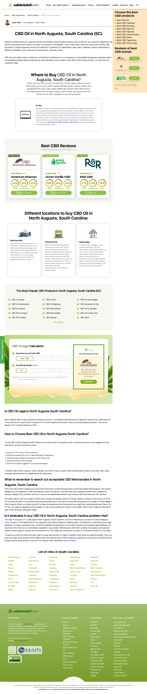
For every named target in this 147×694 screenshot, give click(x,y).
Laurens (32, 557)
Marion (11, 572)
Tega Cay (94, 561)
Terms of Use (68, 665)
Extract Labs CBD (96, 667)
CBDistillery (94, 673)
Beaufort (32, 586)
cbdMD (93, 676)
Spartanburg (75, 557)
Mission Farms (95, 649)
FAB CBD (93, 625)
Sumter (11, 568)
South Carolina (33, 15)
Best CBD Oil (123, 20)
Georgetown (95, 572)
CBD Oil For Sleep (19, 317)
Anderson (53, 582)
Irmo (30, 564)
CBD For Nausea (18, 309)
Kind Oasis (118, 670)
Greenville (74, 561)
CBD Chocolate (18, 300)
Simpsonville (54, 572)
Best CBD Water (124, 37)
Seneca (93, 579)
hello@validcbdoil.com (21, 640)
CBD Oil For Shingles (88, 309)
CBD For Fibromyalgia (89, 300)
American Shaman (24, 193)
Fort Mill (11, 586)
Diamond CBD (95, 670)
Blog (131, 5)
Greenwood (33, 582)
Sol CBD (117, 646)
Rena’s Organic (96, 643)
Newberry (53, 575)
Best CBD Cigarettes (126, 40)
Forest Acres (75, 572)
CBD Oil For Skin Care (89, 313)
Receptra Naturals (120, 634)
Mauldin (11, 561)
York (92, 582)
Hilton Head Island (97, 575)
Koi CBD (93, 634)
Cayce (10, 564)
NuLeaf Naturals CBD (122, 625)
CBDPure (117, 643)
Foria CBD (94, 628)
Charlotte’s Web (120, 676)
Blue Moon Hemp (120, 661)
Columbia (32, 575)
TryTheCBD (118, 640)
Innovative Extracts (97, 658)
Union (10, 579)
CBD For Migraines (53, 304)
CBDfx (92, 640)
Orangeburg (13, 575)
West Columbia (96, 568)
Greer (72, 564)
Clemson (32, 590)
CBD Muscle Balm (53, 313)
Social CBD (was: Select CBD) (125, 637)
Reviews (66, 625)
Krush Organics (119, 673)
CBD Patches (51, 317)
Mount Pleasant (35, 579)
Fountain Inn (34, 561)
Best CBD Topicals (125, 32)
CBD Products (68, 656)
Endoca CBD (95, 631)
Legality (115, 5)
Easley (10, 590)
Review (134, 58)
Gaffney (93, 564)
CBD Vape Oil (52, 122)
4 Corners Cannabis (121, 649)
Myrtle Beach (54, 586)
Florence (73, 586)
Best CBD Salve (68, 653)
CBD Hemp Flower (53, 309)
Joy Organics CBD (97, 655)
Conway (73, 575)
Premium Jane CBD (121, 631)
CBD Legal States (18, 15)
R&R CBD (93, 193)
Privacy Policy (68, 668)
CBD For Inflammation (20, 304)
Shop (65, 659)
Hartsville (73, 582)
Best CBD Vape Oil (125, 29)
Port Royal (53, 590)
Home (48, 5)
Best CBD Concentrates (128, 34)
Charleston (33, 568)
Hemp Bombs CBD (97, 664)
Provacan (94, 646)
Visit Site (89, 382)
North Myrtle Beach (78, 568)
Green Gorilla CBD (58, 193)
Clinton (52, 561)
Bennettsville (34, 572)
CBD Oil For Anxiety (19, 313)
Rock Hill (93, 586)
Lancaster (53, 557)
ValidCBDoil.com (28, 624)
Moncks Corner (14, 557)
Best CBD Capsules (126, 23)
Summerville (54, 579)
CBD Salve (84, 317)
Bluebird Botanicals (121, 664)
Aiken (72, 579)
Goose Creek (13, 582)
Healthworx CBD (96, 661)
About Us (124, 5)
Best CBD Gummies (126, 26)
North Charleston (77, 590)
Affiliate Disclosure (70, 662)
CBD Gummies (63, 122)
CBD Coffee (73, 122)
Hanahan (94, 557)
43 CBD (117, 652)
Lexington (53, 568)
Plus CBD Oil (118, 628)
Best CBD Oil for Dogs (127, 43)
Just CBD (93, 652)
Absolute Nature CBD (122, 655)
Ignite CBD (118, 667)
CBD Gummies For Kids (89, 304)
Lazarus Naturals (120, 622)
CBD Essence (95, 637)
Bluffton (52, 564)
